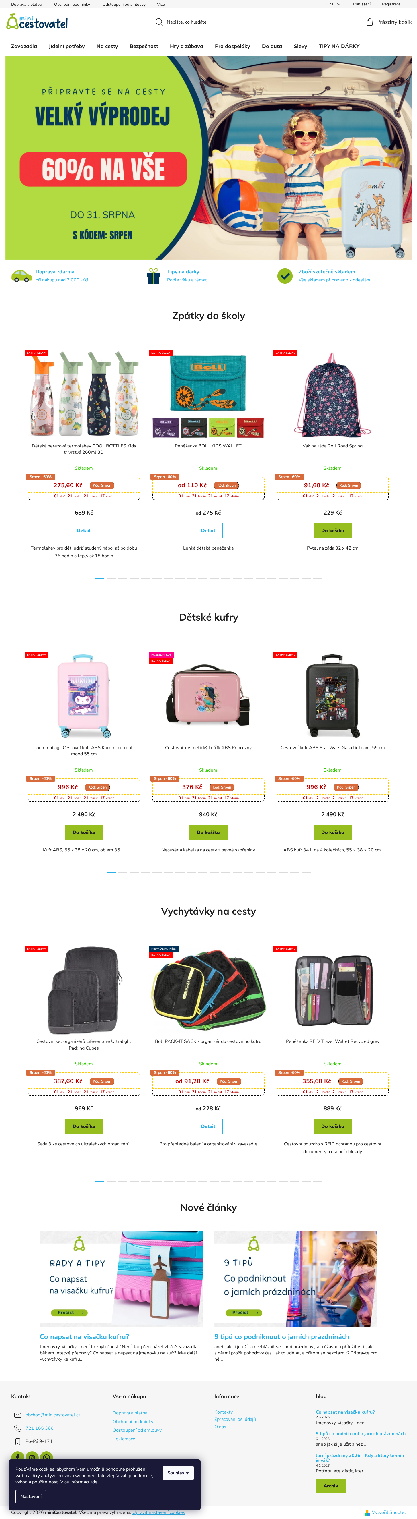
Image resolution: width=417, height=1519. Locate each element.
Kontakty (223, 1412)
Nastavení (31, 1496)
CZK (330, 4)
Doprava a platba (26, 4)
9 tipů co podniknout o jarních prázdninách (361, 1434)
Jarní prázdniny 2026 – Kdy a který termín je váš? (360, 1458)
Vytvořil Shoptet (389, 1512)
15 (271, 578)
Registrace (391, 4)
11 (225, 578)
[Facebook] (17, 1457)
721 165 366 (40, 1428)
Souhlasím (178, 1473)
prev (15, 463)
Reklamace (124, 1439)
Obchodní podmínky (72, 4)
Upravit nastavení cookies (158, 1512)
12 (237, 578)
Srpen (102, 485)
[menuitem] (24, 46)
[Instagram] (32, 1457)
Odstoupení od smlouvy (124, 4)
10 (214, 578)
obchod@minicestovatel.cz (53, 1415)
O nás (220, 1427)
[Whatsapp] (46, 1457)
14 (260, 578)
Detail (84, 530)
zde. (94, 1482)
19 (317, 578)
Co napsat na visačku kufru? (345, 1412)
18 (306, 578)
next (401, 463)
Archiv (331, 1486)
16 (283, 578)
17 (294, 578)
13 (248, 578)
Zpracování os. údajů (235, 1419)
